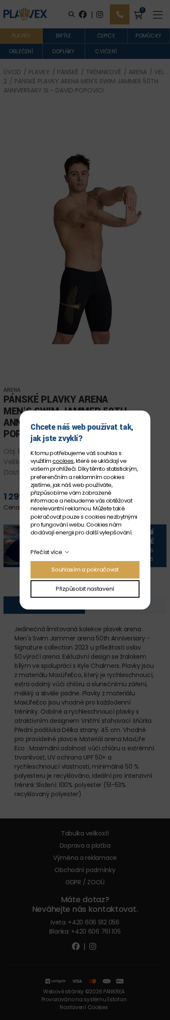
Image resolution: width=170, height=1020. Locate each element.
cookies (62, 461)
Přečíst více (46, 552)
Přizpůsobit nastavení (85, 589)
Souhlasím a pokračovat (85, 569)
